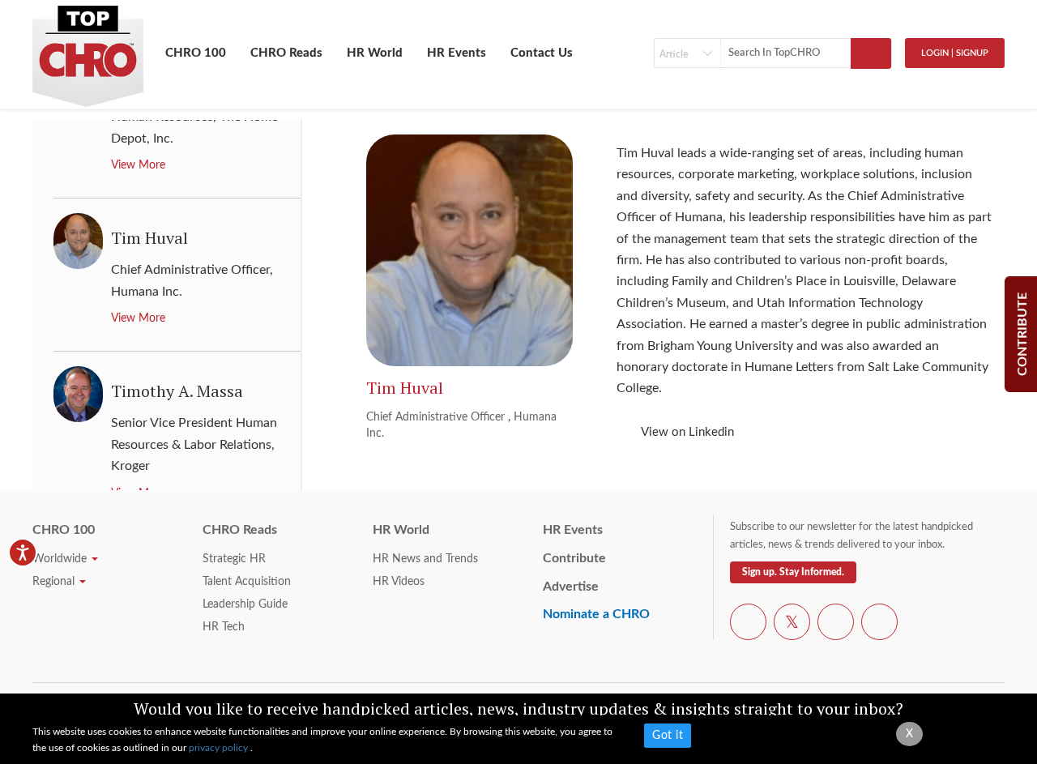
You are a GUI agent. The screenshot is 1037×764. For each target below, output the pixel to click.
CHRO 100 (195, 53)
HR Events (456, 53)
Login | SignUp (954, 53)
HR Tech (224, 627)
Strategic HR (234, 559)
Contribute (574, 558)
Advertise (571, 586)
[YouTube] (835, 624)
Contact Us (541, 53)
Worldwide (61, 559)
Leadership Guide (245, 604)
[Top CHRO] (87, 49)
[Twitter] (792, 624)
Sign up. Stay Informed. (793, 572)
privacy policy (219, 748)
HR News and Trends (425, 559)
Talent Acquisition (247, 581)
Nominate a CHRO (596, 614)
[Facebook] (748, 624)
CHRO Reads (286, 53)
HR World (375, 53)
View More (138, 165)
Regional (55, 581)
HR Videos (399, 581)
